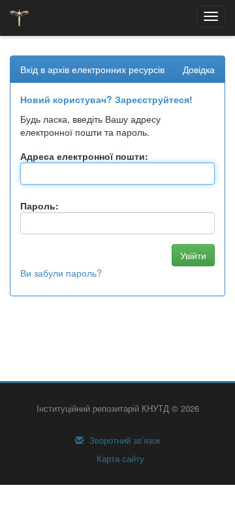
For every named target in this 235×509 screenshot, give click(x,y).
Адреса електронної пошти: (84, 155)
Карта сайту (119, 459)
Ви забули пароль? (61, 272)
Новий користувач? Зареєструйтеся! (106, 99)
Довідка (199, 69)
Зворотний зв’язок (124, 440)
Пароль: (39, 205)
